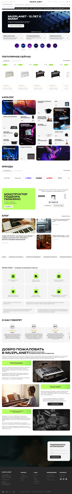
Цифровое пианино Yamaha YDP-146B (53, 89)
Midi (31, 8)
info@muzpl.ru (62, 476)
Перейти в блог (66, 216)
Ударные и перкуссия (37, 8)
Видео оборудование (48, 8)
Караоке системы (25, 256)
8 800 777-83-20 (63, 474)
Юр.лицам (35, 479)
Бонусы (13, 1)
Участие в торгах (37, 481)
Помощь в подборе (24, 476)
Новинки (22, 4)
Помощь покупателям (50, 479)
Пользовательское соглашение (24, 491)
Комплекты (23, 478)
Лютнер (50, 256)
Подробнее (48, 205)
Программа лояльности (51, 476)
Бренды (22, 479)
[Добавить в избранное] (15, 64)
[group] (7, 178)
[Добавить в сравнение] (14, 64)
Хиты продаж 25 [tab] (16, 60)
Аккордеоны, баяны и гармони (22, 8)
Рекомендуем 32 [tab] (18, 170)
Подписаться (55, 457)
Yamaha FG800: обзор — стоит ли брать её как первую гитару (60, 236)
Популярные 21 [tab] (7, 170)
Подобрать (8, 206)
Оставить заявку (58, 205)
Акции (48, 478)
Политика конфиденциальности (37, 491)
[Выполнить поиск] (25, 4)
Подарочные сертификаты (53, 260)
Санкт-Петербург (5, 1)
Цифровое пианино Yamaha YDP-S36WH (23, 89)
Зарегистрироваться (16, 26)
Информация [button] (55, 1)
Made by (47, 491)
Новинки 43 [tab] (6, 60)
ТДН (56, 256)
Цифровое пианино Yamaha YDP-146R (38, 89)
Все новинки (66, 60)
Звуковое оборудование (59, 8)
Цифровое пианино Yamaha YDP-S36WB (7, 89)
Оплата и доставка (50, 474)
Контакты (49, 1)
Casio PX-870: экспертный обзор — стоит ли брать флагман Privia (61, 220)
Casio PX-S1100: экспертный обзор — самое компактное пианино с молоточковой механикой (18, 237)
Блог (34, 476)
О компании (36, 474)
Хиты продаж (15, 4)
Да (3, 6)
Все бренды (67, 170)
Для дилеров (36, 483)
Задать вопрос (55, 404)
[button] (68, 22)
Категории (22, 474)
